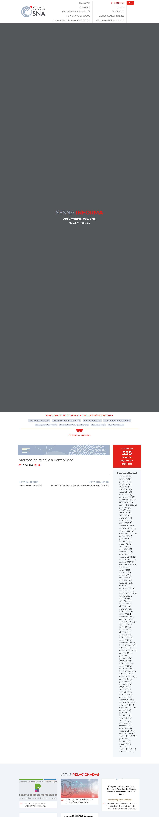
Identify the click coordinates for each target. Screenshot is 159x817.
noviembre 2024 (126, 528)
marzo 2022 (124, 609)
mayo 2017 (123, 744)
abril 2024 (123, 547)
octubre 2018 (125, 705)
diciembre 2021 (125, 617)
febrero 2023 (125, 583)
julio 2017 (123, 739)
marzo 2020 (124, 661)
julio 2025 (123, 508)
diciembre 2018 (125, 700)
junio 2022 (123, 601)
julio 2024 (123, 539)
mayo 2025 (124, 513)
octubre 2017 (125, 734)
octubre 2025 (125, 502)
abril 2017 (123, 747)
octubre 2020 (125, 648)
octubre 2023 (125, 562)
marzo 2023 (124, 580)
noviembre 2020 (126, 645)
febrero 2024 (125, 552)
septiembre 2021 (126, 622)
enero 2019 (124, 697)
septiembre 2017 (126, 736)
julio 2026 (123, 479)
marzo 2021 (124, 635)
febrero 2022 (125, 611)
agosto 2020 (124, 653)
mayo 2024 (124, 544)
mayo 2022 (124, 604)
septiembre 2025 (126, 505)
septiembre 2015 (126, 749)
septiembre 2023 (126, 565)
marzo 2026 (124, 489)
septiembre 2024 (126, 534)
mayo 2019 (123, 687)
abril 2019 (123, 689)
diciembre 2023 (126, 557)
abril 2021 (123, 632)
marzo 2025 (124, 518)
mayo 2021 (123, 630)
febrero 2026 (125, 492)
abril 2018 (123, 721)
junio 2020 (124, 658)
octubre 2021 (125, 619)
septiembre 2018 (126, 708)
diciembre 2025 (126, 497)
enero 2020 (124, 666)
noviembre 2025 (126, 500)
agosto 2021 (124, 624)
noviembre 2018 (126, 702)
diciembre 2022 (126, 588)
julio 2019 (123, 682)
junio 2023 (123, 573)
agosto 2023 (124, 567)
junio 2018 (123, 715)
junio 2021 (123, 627)
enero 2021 (124, 640)
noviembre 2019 (126, 671)
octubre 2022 (125, 591)
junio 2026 (123, 482)
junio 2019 (123, 684)
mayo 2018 (124, 718)
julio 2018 (123, 713)
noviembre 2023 (126, 560)
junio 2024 (123, 541)
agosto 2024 (124, 536)
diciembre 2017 (125, 731)
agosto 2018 (124, 710)
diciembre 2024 (126, 526)
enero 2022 (124, 614)
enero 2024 (124, 554)
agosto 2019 (124, 679)
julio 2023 (123, 570)
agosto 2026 (124, 476)
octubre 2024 (125, 531)
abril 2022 (123, 606)
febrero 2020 (125, 663)
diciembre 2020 (126, 643)
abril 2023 (123, 578)
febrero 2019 (124, 695)
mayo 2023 (124, 575)
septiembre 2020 (126, 650)
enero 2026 (124, 495)
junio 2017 (123, 741)
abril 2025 (123, 515)
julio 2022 (123, 598)
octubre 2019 (125, 674)
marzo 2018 (124, 723)
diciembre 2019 (125, 669)
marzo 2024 (124, 549)
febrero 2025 (125, 521)
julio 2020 (123, 656)
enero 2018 (124, 728)
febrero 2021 (124, 637)
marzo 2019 (124, 692)
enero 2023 (124, 585)
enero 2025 (124, 523)
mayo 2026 (124, 484)
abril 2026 (123, 487)
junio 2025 (123, 510)
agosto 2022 (124, 596)
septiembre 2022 (126, 593)
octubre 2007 (125, 752)
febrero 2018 (124, 726)
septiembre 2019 (126, 676)
